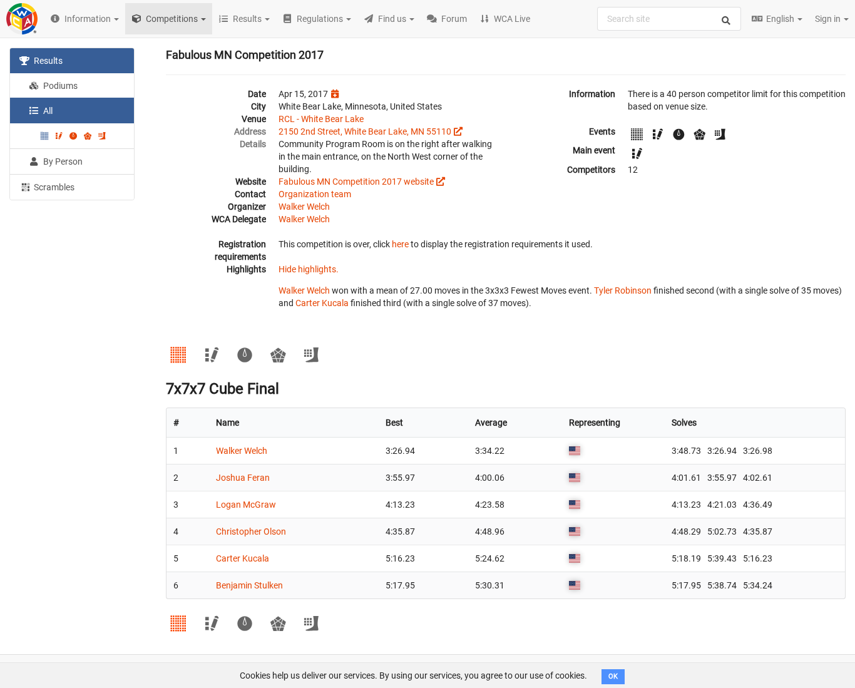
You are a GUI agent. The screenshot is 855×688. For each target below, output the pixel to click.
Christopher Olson (251, 531)
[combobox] (669, 19)
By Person (62, 162)
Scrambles (53, 187)
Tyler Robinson (623, 290)
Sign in (828, 19)
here (400, 244)
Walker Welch (304, 207)
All (47, 111)
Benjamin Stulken (249, 585)
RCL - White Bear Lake (321, 119)
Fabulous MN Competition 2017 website (356, 182)
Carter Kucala (322, 303)
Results (47, 61)
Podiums (59, 86)
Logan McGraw (246, 505)
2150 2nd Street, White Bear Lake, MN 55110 (365, 131)
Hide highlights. (309, 269)
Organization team (315, 194)
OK (613, 676)
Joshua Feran (243, 478)
